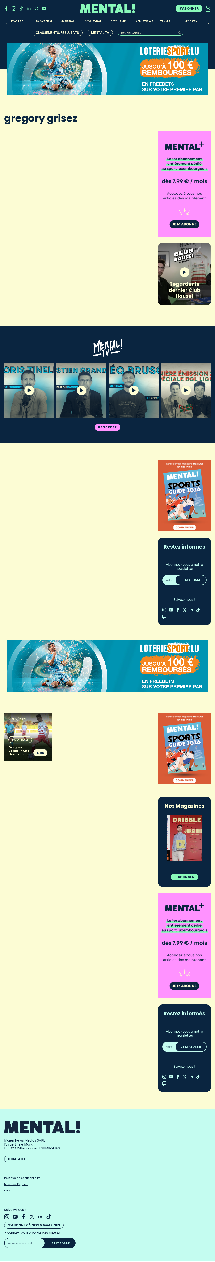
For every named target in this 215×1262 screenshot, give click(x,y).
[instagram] (14, 8)
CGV (7, 1190)
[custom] (21, 8)
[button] (208, 23)
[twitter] (36, 8)
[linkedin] (29, 8)
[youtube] (44, 8)
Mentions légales (16, 1184)
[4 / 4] (184, 838)
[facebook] (6, 8)
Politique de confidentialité (22, 1178)
